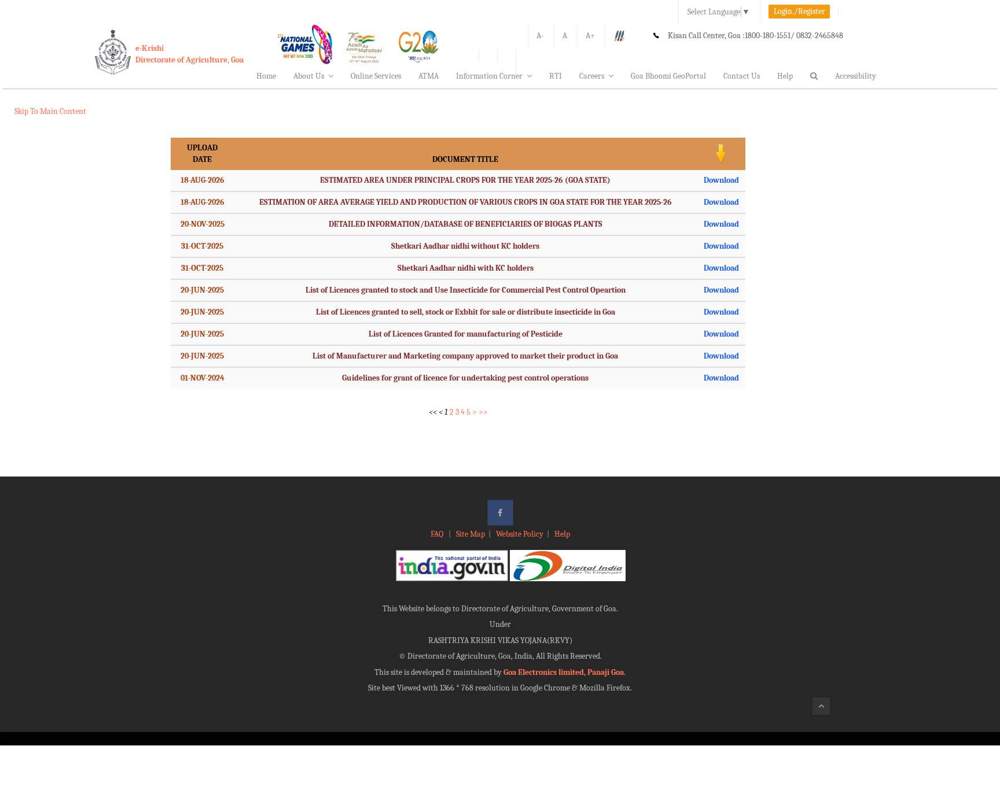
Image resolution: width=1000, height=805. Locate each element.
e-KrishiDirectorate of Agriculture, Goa (189, 54)
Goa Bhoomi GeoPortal (668, 76)
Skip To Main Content (50, 111)
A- (540, 35)
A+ (590, 35)
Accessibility (855, 76)
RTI (555, 76)
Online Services (376, 76)
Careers (591, 76)
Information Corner (489, 76)
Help (785, 76)
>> (483, 412)
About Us (308, 76)
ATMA (428, 76)
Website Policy (519, 534)
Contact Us (741, 76)
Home (266, 76)
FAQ (438, 534)
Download (721, 180)
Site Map (470, 534)
